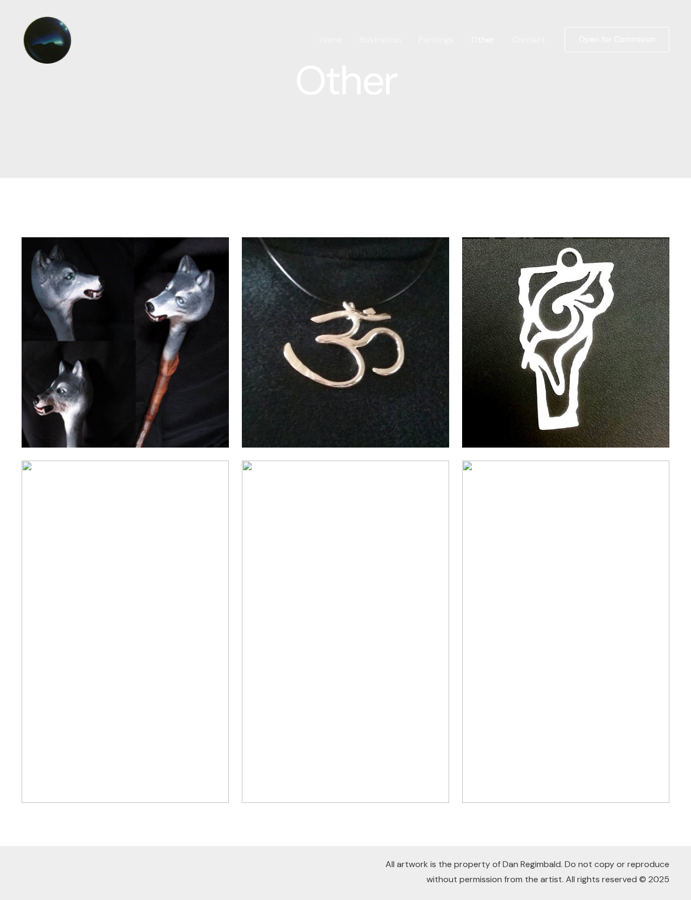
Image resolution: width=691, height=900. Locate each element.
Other (482, 39)
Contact (528, 39)
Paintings (436, 39)
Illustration (380, 39)
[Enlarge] (214, 251)
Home (331, 39)
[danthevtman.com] (48, 39)
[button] (617, 39)
